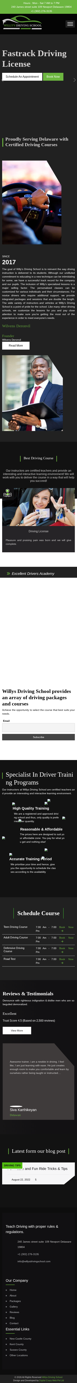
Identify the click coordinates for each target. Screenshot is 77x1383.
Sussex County (18, 1349)
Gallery (14, 1306)
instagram (65, 10)
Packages (15, 1301)
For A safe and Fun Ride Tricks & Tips (38, 1169)
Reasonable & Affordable (41, 829)
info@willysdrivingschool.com (34, 1261)
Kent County (17, 1344)
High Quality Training (31, 808)
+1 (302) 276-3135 (41, 11)
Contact (14, 1323)
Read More (16, 345)
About (13, 1295)
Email (6, 720)
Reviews (14, 1312)
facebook (58, 10)
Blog (12, 1317)
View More (17, 1030)
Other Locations (19, 1355)
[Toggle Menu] (70, 24)
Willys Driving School (52, 1377)
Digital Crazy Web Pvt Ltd (51, 1380)
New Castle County (20, 1338)
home (13, 1290)
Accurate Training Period (30, 859)
